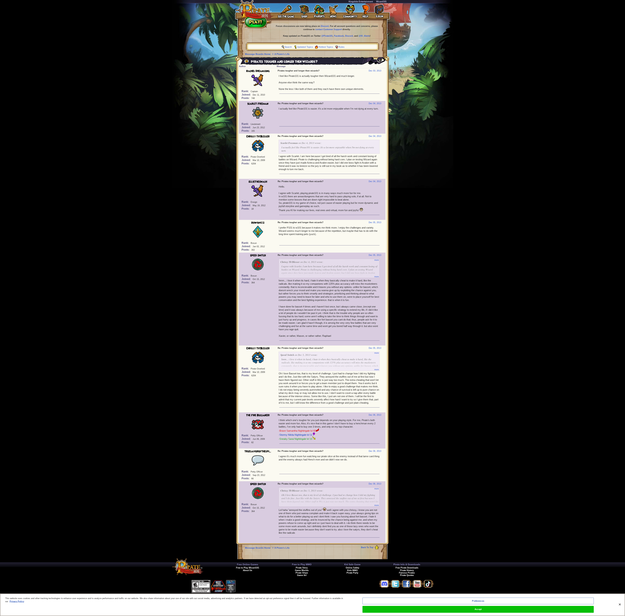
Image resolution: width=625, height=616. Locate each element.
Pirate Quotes (407, 575)
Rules (341, 47)
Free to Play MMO (302, 564)
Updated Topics (305, 47)
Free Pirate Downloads (407, 568)
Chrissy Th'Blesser (258, 136)
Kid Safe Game (352, 564)
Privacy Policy (17, 601)
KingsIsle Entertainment (361, 1)
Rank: (246, 91)
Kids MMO (352, 570)
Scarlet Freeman (257, 104)
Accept (478, 609)
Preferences (478, 601)
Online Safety (352, 568)
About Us (247, 570)
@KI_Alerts (364, 36)
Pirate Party (352, 573)
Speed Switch (258, 255)
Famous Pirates (407, 573)
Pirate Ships (302, 573)
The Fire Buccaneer (258, 415)
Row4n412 (257, 223)
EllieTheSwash (258, 182)
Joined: (246, 94)
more (376, 260)
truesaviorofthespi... (257, 451)
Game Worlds (302, 570)
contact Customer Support (328, 29)
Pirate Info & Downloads (406, 564)
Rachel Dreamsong (258, 71)
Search (288, 47)
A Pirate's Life (282, 54)
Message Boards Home (258, 54)
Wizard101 (381, 1)
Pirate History (407, 570)
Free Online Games (247, 564)
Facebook (339, 36)
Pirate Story (302, 568)
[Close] (619, 604)
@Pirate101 (327, 36)
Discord (325, 26)
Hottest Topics (326, 47)
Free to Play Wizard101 (247, 568)
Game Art (301, 575)
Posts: (246, 98)
